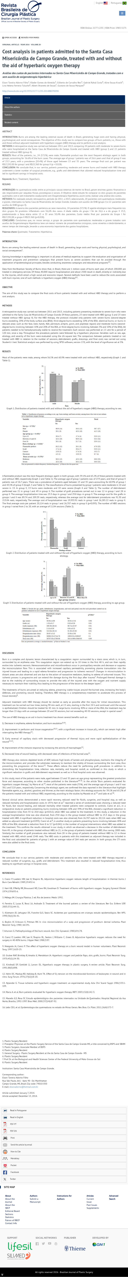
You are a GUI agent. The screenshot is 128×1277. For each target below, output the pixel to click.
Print (12, 1138)
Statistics (8, 114)
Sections (9, 1214)
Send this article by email (21, 1144)
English (100, 2)
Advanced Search (113, 1197)
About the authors (12, 107)
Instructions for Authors (64, 1197)
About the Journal (10, 1200)
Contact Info (11, 1223)
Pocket (13, 1165)
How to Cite (15, 1151)
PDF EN (13, 1131)
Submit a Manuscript (35, 1200)
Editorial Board (12, 1211)
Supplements (93, 1208)
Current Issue (90, 1200)
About (8, 1195)
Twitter (13, 1179)
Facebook (14, 1172)
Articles (90, 1195)
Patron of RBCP (12, 1220)
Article (7, 97)
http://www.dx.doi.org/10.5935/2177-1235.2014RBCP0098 (30, 91)
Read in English (16, 1117)
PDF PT (13, 1124)
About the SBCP (10, 1207)
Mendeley (14, 1158)
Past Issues (92, 1205)
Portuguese (117, 2)
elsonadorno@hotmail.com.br (24, 1086)
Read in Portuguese (18, 1110)
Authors (33, 1195)
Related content (11, 122)
